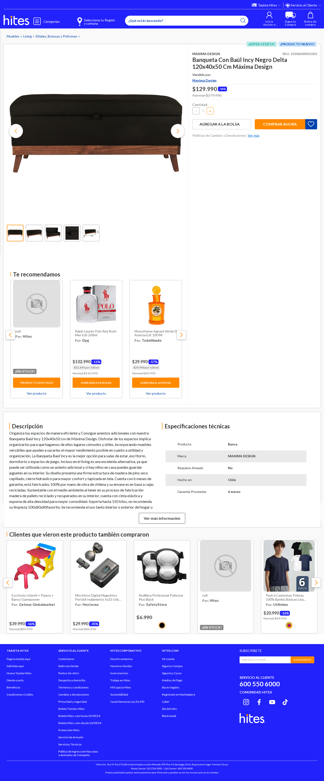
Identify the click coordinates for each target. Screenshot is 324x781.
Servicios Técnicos (70, 744)
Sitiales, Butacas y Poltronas (57, 36)
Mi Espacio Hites (120, 687)
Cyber (166, 701)
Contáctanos (66, 659)
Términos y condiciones (73, 687)
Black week (169, 716)
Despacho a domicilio (71, 680)
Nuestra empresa (121, 659)
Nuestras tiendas (121, 666)
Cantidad (199, 105)
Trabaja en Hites (120, 680)
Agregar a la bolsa (96, 382)
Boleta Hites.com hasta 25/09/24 (79, 716)
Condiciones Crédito (20, 694)
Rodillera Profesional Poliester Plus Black (161, 597)
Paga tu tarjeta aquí (18, 659)
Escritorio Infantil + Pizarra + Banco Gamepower (33, 597)
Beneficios (13, 687)
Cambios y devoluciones (73, 694)
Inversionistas (119, 673)
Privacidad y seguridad (72, 701)
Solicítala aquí (15, 666)
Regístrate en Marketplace (178, 694)
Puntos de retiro (68, 673)
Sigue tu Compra (172, 666)
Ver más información (162, 518)
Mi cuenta (168, 659)
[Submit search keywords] (243, 20)
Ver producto (36, 393)
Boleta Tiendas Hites (71, 709)
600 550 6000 (260, 684)
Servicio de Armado (70, 737)
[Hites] (16, 20)
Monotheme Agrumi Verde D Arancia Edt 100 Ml (155, 333)
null (18, 331)
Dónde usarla (15, 680)
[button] (269, 19)
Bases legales (170, 687)
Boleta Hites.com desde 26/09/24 (79, 723)
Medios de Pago (172, 680)
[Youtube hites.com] (272, 701)
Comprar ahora (280, 124)
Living (27, 36)
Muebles (13, 36)
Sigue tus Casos (172, 673)
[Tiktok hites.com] (285, 701)
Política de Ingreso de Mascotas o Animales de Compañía (78, 753)
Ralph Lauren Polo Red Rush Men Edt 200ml (95, 333)
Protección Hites (69, 730)
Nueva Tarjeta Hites (19, 673)
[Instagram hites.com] (246, 701)
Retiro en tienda (68, 666)
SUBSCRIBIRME (302, 659)
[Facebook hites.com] (259, 701)
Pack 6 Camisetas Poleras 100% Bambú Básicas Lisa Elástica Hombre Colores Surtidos (285, 598)
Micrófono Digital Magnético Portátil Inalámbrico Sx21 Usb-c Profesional (98, 598)
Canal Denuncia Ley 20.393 (127, 701)
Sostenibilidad (119, 694)
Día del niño (169, 709)
